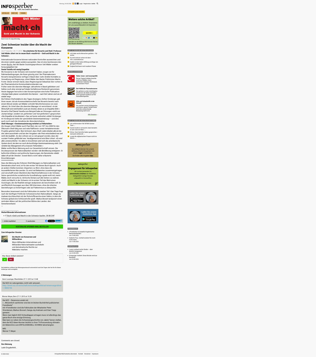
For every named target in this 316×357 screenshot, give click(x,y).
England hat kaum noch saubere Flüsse (83, 66)
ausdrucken (31, 221)
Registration (87, 4)
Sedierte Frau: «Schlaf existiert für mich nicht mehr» (82, 239)
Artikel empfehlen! (10, 221)
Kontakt (80, 354)
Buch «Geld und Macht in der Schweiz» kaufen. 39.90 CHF (31, 215)
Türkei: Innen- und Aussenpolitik (87, 76)
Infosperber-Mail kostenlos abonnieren (66, 354)
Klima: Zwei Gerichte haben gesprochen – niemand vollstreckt (84, 133)
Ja (4, 259)
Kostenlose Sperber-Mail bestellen (32, 226)
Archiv (93, 4)
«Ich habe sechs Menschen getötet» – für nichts (83, 54)
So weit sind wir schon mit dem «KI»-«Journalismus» (80, 58)
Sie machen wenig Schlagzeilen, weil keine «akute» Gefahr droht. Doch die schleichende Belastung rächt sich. (87, 108)
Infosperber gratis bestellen (76, 12)
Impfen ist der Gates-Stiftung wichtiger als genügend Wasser (84, 63)
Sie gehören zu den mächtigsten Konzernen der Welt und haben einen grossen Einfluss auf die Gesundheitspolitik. (86, 93)
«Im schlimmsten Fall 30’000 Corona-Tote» (82, 124)
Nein (10, 259)
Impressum (95, 354)
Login (81, 4)
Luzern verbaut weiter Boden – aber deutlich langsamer (81, 250)
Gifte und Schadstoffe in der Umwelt (85, 102)
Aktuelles (5, 13)
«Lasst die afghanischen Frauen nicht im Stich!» (83, 137)
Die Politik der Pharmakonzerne (86, 89)
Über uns (14, 13)
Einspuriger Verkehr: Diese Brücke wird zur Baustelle (83, 256)
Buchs (9, 64)
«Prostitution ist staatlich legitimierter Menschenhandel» (81, 232)
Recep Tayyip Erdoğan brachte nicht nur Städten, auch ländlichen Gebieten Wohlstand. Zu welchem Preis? (86, 81)
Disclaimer (87, 354)
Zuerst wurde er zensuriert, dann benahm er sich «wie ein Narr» (83, 129)
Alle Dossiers (92, 114)
